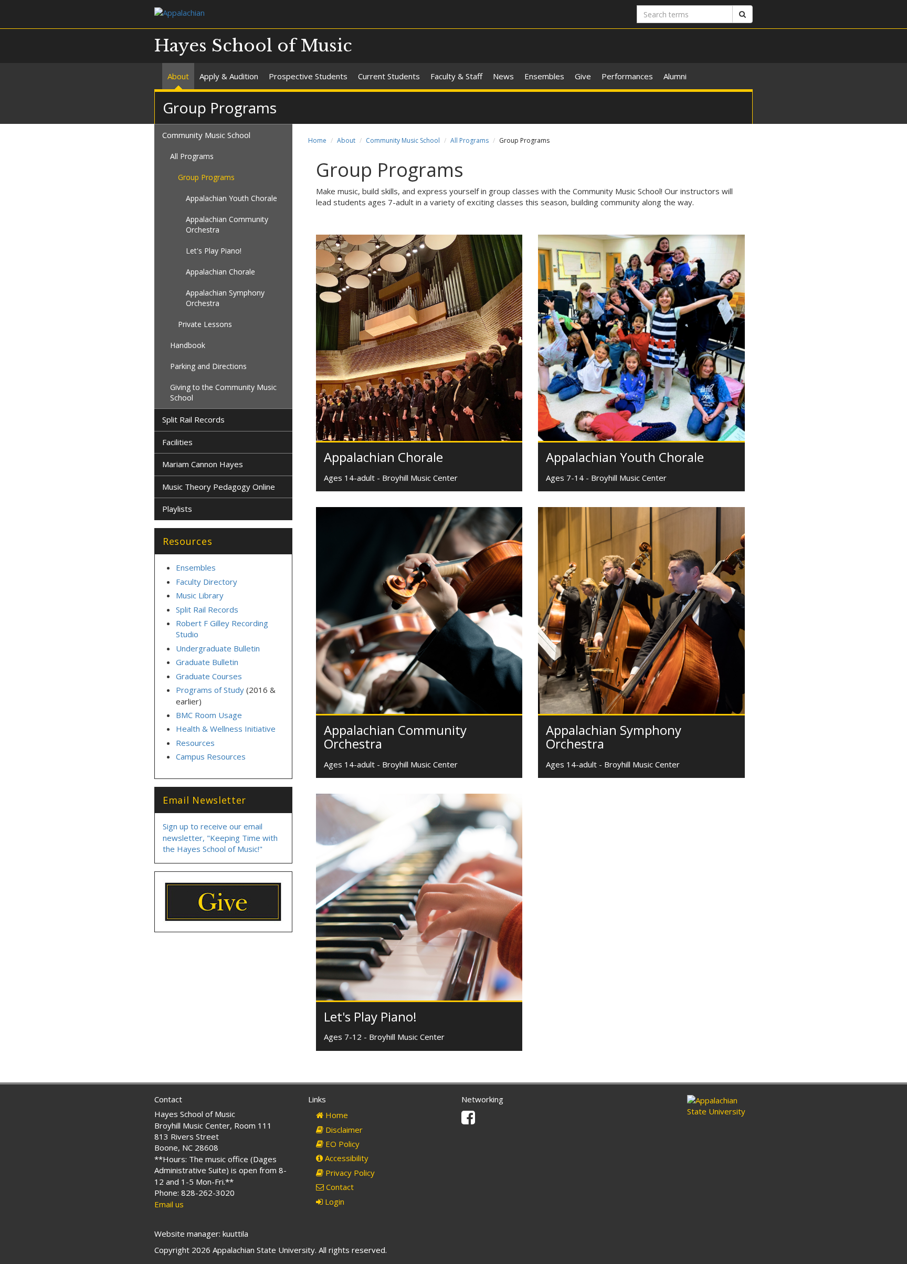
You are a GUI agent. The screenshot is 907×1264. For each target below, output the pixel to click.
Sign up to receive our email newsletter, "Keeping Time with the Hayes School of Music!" (220, 837)
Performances (627, 76)
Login (333, 1201)
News (503, 76)
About (178, 76)
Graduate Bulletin (207, 662)
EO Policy (341, 1144)
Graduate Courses (209, 676)
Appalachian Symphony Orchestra (613, 736)
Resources (195, 743)
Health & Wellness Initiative (226, 728)
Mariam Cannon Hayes (202, 464)
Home (317, 140)
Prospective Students (308, 76)
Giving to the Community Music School (223, 392)
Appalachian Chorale (383, 457)
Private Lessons (205, 324)
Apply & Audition (228, 76)
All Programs (469, 140)
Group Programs (206, 177)
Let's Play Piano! (370, 1016)
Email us (169, 1204)
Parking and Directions (208, 366)
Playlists (177, 508)
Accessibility (345, 1158)
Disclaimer (343, 1129)
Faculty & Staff (456, 76)
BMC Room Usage (209, 715)
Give (583, 76)
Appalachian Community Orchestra (395, 736)
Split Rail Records (193, 419)
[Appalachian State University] (300, 13)
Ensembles (544, 76)
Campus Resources (211, 756)
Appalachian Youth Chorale (625, 457)
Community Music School (403, 140)
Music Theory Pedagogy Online (218, 486)
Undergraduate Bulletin (218, 648)
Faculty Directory (206, 581)
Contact (339, 1187)
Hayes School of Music (253, 45)
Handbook (187, 345)
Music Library (200, 595)
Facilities (177, 442)
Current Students (389, 76)
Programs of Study (210, 689)
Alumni (675, 76)
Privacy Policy (349, 1172)
